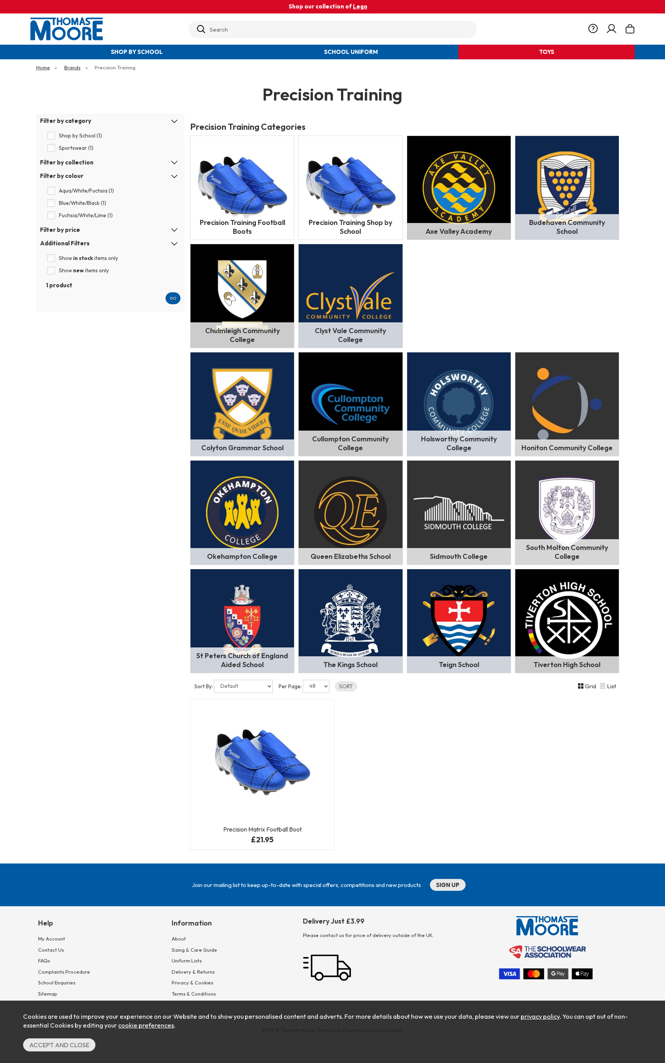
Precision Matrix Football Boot (262, 829)
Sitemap (47, 994)
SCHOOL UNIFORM (351, 51)
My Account (51, 939)
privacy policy (540, 1016)
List (611, 686)
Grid (590, 686)
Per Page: (291, 686)
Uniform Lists (187, 960)
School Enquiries (56, 982)
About (179, 939)
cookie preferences (146, 1025)
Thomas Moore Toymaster (106, 28)
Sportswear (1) (76, 147)
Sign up (447, 885)
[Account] (611, 28)
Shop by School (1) (80, 135)
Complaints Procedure (64, 972)
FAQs (44, 960)
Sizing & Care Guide (194, 950)
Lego (360, 6)
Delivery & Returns (193, 972)
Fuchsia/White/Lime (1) (86, 215)
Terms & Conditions (194, 994)
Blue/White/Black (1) (82, 203)
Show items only (88, 258)
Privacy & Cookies (192, 982)
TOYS (546, 51)
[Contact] (593, 28)
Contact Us (51, 950)
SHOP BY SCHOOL (137, 51)
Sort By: (204, 686)
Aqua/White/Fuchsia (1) (86, 190)
